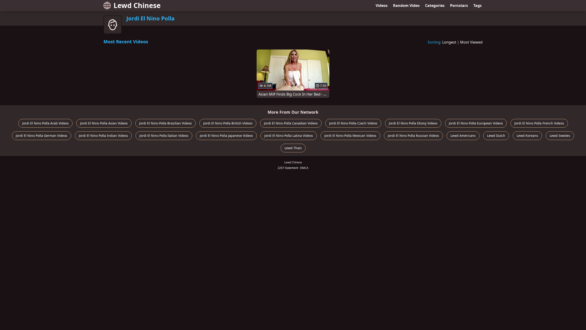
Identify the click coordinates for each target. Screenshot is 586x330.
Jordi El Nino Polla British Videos (227, 123)
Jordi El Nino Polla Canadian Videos (291, 123)
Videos (382, 5)
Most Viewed (471, 42)
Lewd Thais (293, 148)
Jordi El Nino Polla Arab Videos (45, 123)
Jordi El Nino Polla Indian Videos (103, 135)
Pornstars (459, 5)
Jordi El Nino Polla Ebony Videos (413, 123)
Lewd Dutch (496, 135)
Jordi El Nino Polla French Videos (539, 123)
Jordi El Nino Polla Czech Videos (353, 123)
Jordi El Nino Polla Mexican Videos (350, 135)
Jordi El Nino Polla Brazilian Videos (165, 123)
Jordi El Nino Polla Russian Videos (413, 135)
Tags (477, 5)
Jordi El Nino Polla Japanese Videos (226, 135)
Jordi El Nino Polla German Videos (41, 135)
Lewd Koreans (527, 135)
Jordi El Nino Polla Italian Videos (163, 135)
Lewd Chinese (137, 5)
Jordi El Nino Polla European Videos (476, 123)
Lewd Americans (463, 135)
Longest (449, 42)
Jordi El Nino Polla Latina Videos (288, 135)
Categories (435, 5)
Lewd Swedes (560, 135)
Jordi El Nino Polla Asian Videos (104, 123)
